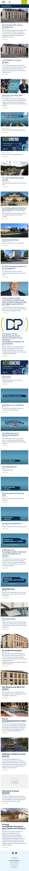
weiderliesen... (5, 39)
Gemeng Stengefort (6, 6)
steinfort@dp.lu (14, 867)
